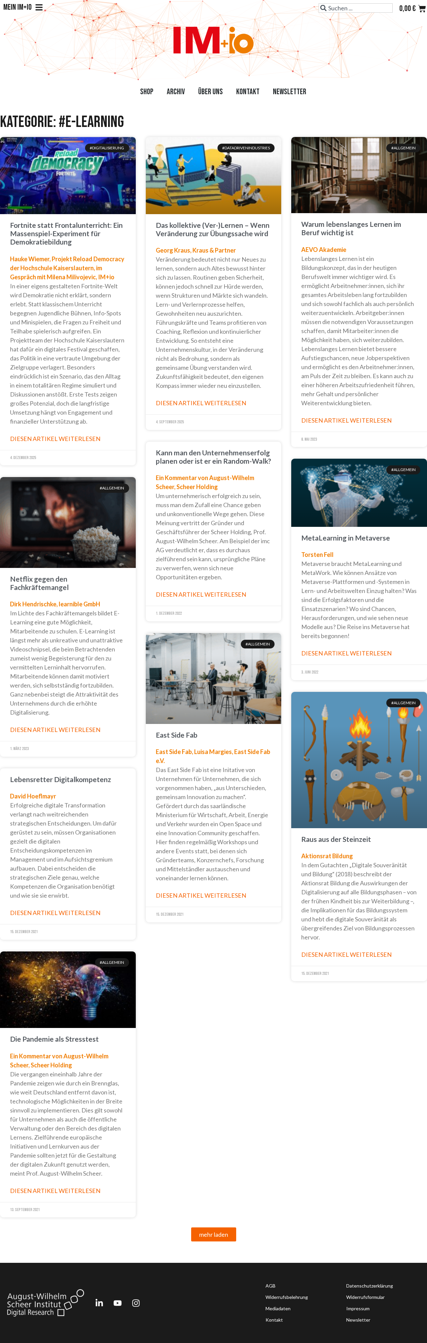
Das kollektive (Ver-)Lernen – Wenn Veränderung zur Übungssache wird (213, 229)
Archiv (176, 92)
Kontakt (248, 92)
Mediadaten (278, 1308)
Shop (146, 92)
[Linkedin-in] (99, 1303)
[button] (213, 1234)
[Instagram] (135, 1303)
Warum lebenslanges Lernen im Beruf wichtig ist (351, 228)
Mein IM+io (17, 7)
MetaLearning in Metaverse (345, 538)
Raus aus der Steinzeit (336, 839)
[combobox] (356, 8)
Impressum (358, 1308)
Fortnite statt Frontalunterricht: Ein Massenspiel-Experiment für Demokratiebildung (66, 233)
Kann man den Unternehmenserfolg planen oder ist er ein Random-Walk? (213, 456)
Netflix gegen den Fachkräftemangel (39, 583)
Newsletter (289, 92)
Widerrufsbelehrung (287, 1297)
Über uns (210, 92)
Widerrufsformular (365, 1297)
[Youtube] (117, 1303)
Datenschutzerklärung (369, 1286)
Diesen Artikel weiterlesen (55, 438)
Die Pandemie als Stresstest (54, 1039)
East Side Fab (176, 735)
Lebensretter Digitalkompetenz (60, 779)
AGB (271, 1286)
